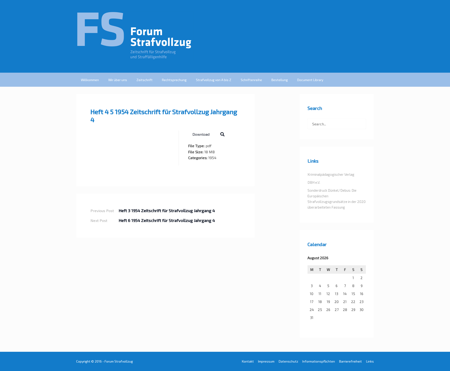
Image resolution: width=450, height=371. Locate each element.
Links (370, 361)
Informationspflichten (318, 361)
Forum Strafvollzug (119, 361)
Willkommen (90, 80)
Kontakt (248, 361)
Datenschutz (288, 361)
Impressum (266, 361)
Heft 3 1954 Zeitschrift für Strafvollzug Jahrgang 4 (167, 210)
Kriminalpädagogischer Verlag (331, 174)
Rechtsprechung (174, 80)
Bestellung (279, 80)
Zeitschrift (144, 80)
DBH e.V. (314, 182)
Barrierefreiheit (350, 361)
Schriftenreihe (251, 80)
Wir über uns (117, 80)
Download (201, 134)
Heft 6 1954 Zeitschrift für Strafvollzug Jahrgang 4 (167, 220)
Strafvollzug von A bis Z (213, 80)
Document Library (310, 80)
